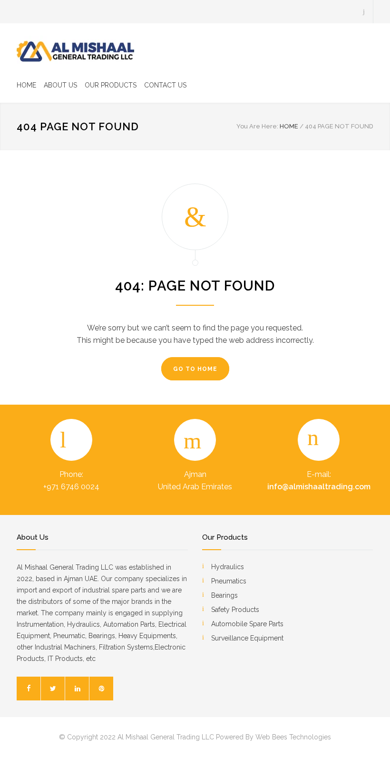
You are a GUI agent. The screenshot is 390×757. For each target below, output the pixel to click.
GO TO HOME (195, 369)
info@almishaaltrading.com (318, 486)
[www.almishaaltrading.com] (76, 50)
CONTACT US (165, 85)
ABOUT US (60, 85)
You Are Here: (257, 126)
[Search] (364, 11)
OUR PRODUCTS (110, 85)
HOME (26, 85)
